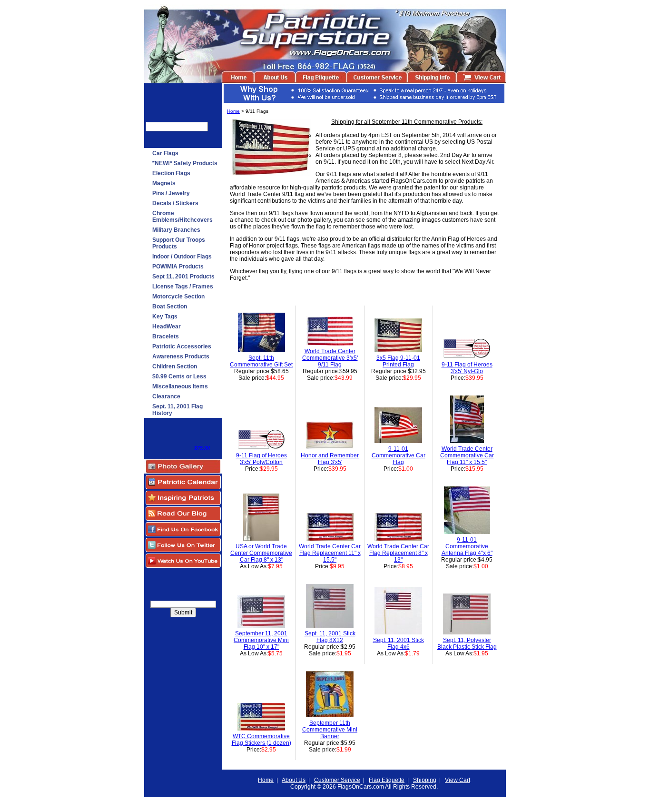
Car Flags (165, 153)
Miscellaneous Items (180, 386)
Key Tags (164, 316)
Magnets (164, 183)
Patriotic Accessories (181, 346)
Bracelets (165, 336)
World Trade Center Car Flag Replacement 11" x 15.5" (330, 553)
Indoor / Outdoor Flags (182, 256)
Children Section (174, 366)
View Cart (457, 780)
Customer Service (337, 780)
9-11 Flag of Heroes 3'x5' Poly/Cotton (261, 458)
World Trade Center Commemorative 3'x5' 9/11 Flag (330, 358)
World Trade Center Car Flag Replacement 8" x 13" (398, 553)
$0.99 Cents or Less (179, 376)
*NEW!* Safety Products (184, 163)
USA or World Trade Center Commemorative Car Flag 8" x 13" (261, 553)
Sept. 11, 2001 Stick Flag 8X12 (330, 636)
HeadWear (166, 326)
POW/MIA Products (178, 266)
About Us (293, 780)
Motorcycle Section (178, 296)
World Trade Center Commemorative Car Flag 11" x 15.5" (467, 455)
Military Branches (176, 230)
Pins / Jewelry (171, 193)
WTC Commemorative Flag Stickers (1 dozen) (261, 739)
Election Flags (171, 173)
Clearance (166, 396)
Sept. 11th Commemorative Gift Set (261, 361)
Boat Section (169, 306)
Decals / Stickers (175, 203)
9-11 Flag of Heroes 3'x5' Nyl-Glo (467, 368)
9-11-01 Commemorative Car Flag (398, 455)
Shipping (424, 780)
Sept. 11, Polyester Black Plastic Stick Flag (467, 643)
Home (233, 111)
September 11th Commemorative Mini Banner (329, 730)
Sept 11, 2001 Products (183, 276)
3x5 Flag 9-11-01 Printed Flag (398, 361)
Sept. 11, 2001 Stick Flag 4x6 (398, 643)
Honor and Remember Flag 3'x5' (330, 458)
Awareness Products (180, 356)
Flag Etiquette (386, 780)
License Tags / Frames (182, 286)
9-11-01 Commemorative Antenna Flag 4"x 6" (467, 546)
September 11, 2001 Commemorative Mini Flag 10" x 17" (261, 640)
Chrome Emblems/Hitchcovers (182, 216)
